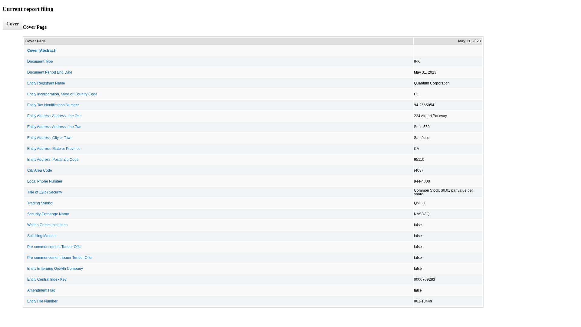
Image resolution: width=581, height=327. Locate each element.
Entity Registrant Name (46, 83)
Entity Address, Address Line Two (54, 127)
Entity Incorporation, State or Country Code (62, 94)
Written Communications (47, 225)
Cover (12, 23)
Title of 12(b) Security (44, 192)
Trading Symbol (40, 203)
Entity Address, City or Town (50, 138)
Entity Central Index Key (47, 279)
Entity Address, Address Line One (54, 116)
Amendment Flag (41, 290)
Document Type (40, 61)
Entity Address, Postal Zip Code (53, 159)
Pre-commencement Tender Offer (54, 247)
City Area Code (39, 170)
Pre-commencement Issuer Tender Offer (60, 257)
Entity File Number (42, 301)
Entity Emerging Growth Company (55, 268)
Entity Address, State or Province (53, 148)
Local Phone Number (44, 181)
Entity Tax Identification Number (53, 105)
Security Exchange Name (48, 214)
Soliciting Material (42, 236)
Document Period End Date (49, 72)
